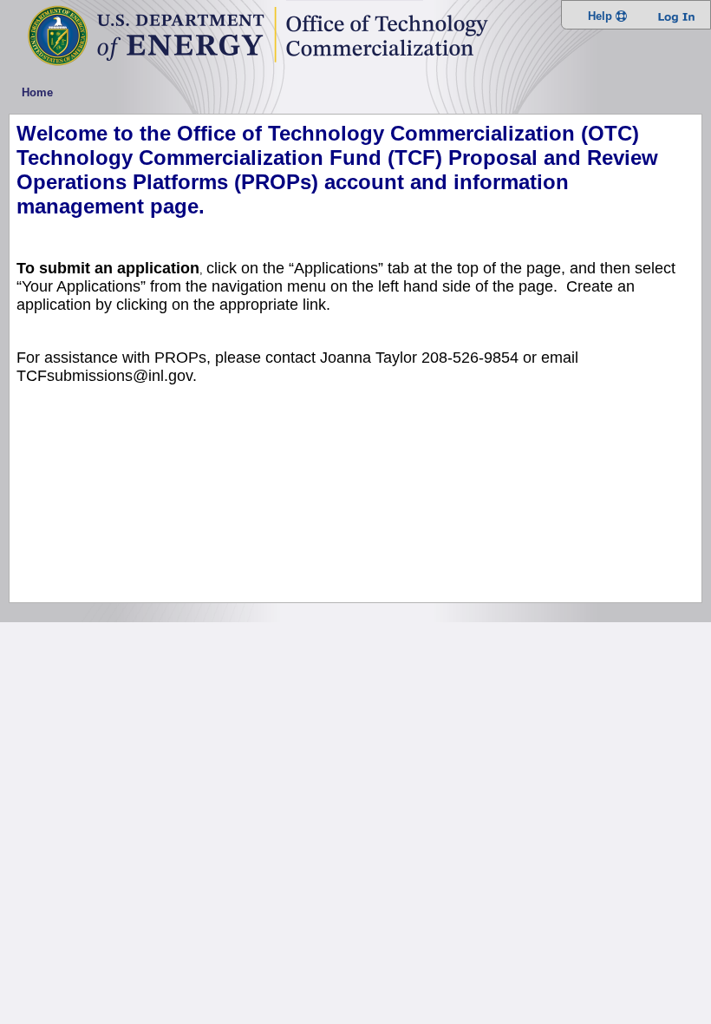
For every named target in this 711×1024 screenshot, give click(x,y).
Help (602, 16)
